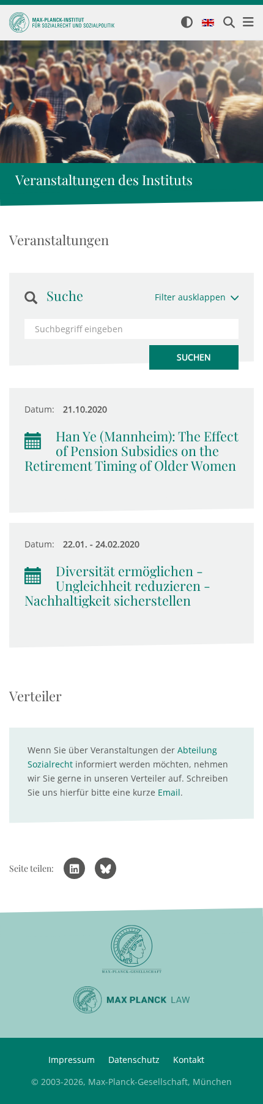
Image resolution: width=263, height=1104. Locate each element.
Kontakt (188, 1059)
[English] (208, 23)
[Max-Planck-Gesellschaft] (131, 949)
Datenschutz (134, 1059)
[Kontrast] (187, 23)
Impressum (71, 1059)
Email (169, 792)
